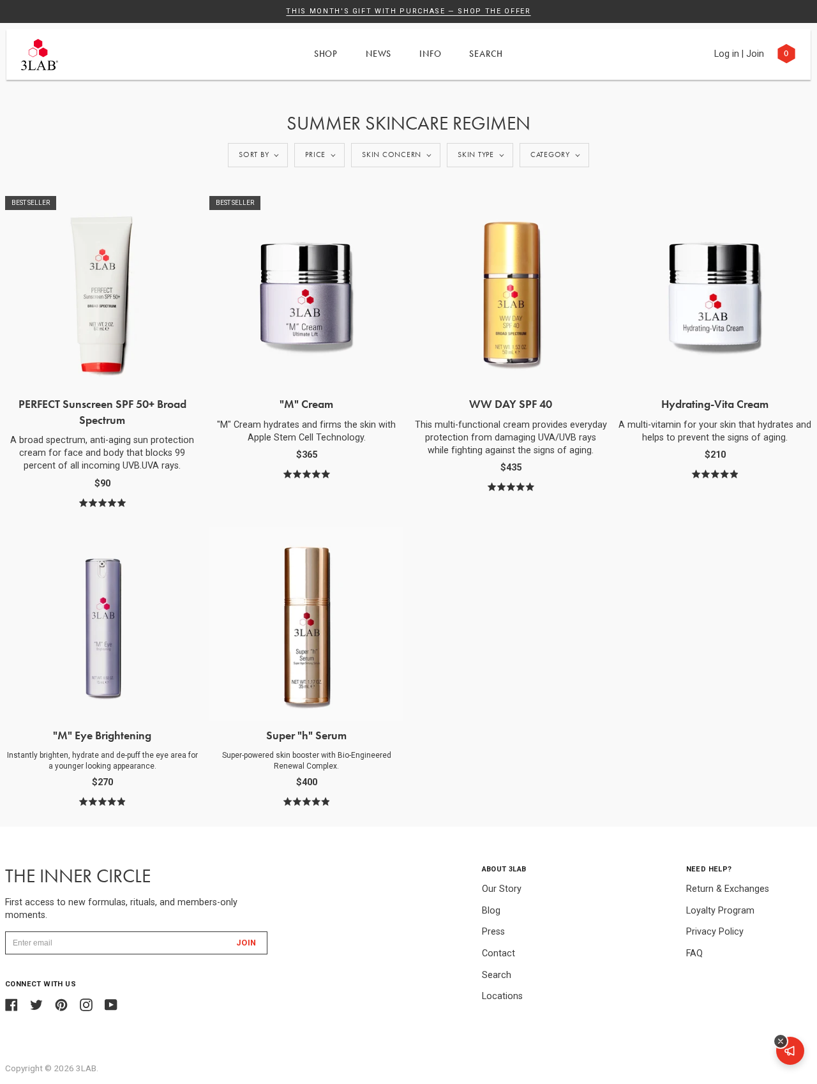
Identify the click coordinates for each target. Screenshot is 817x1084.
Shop (326, 53)
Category (550, 154)
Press (493, 931)
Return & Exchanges (727, 889)
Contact (498, 953)
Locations (502, 996)
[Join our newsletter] (790, 1051)
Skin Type (476, 154)
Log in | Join (739, 54)
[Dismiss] (780, 1041)
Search (486, 53)
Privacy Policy (715, 931)
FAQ (694, 953)
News (378, 53)
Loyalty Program (720, 910)
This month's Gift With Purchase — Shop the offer (408, 11)
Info (430, 53)
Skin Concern (391, 154)
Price (315, 154)
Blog (491, 910)
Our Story (501, 889)
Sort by (254, 154)
